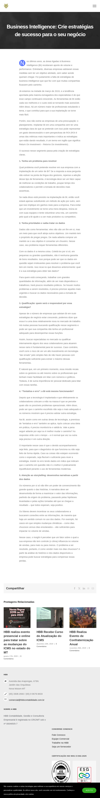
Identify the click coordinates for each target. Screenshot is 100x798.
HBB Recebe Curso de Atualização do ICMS (50, 617)
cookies (31, 794)
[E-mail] (93, 588)
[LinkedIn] (84, 588)
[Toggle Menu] (94, 6)
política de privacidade (16, 794)
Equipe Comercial (60, 739)
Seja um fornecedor (61, 746)
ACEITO (89, 790)
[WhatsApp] (88, 588)
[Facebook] (75, 588)
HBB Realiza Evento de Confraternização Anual (83, 617)
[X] (79, 588)
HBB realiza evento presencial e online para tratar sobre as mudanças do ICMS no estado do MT (17, 617)
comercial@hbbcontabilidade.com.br (26, 700)
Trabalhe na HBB (60, 743)
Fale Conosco (58, 735)
